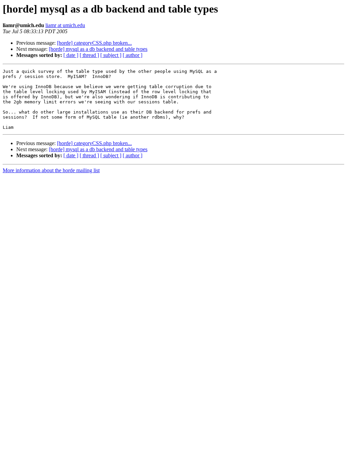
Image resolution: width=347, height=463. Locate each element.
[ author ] (132, 55)
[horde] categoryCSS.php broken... (94, 43)
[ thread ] (89, 55)
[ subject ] (110, 55)
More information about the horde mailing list (51, 170)
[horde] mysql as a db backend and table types (98, 49)
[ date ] (70, 55)
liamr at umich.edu (65, 25)
